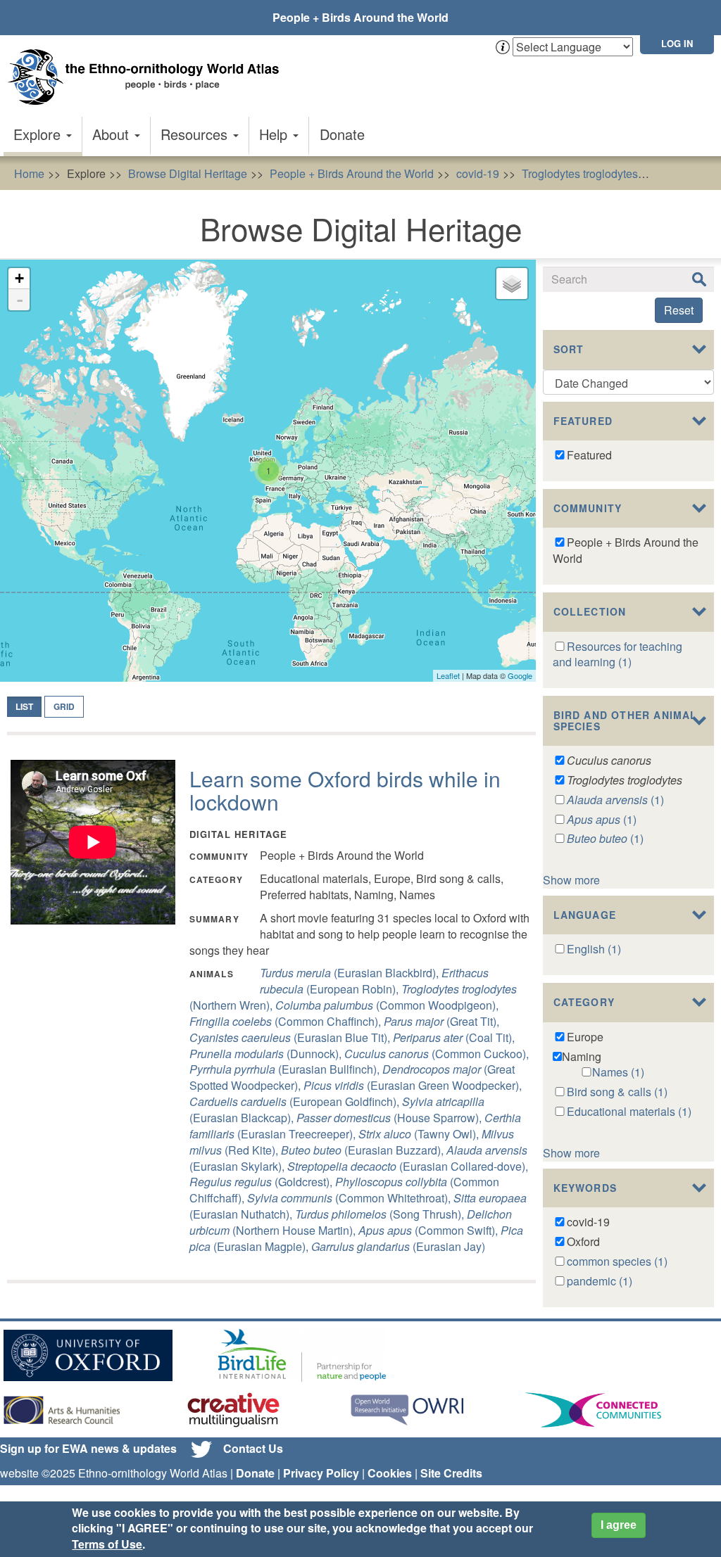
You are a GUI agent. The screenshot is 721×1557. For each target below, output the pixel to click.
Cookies (390, 1473)
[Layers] (511, 283)
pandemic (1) (599, 1281)
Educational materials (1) (629, 1111)
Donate (342, 134)
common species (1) (617, 1261)
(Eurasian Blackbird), (350, 973)
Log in (677, 43)
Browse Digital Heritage (187, 173)
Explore (39, 134)
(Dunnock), (266, 1054)
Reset (679, 310)
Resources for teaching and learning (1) (618, 654)
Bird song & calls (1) (617, 1091)
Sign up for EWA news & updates (88, 1448)
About (112, 134)
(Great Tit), (441, 1021)
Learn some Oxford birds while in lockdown (345, 790)
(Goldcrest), (262, 1182)
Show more (571, 880)
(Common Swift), (429, 1230)
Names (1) (618, 1072)
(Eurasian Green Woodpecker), (412, 1085)
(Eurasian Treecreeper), (355, 1126)
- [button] (20, 300)
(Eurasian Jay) (398, 1246)
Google (520, 675)
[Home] (148, 77)
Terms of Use (107, 1544)
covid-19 (477, 173)
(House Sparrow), (390, 1118)
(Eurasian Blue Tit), (291, 1037)
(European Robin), (374, 981)
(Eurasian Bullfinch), (285, 1069)
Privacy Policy (321, 1473)
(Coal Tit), (454, 1037)
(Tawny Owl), (420, 1134)
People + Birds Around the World (360, 17)
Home (29, 173)
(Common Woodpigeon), (387, 1005)
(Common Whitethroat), (350, 1198)
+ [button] (19, 278)
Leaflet (448, 675)
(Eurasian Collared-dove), (407, 1166)
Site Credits (451, 1473)
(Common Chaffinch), (286, 1021)
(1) (615, 800)
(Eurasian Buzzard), (363, 1150)
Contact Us (253, 1448)
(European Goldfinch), (295, 1101)
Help (275, 134)
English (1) (594, 949)
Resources (196, 134)
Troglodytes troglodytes (580, 173)
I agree (619, 1525)
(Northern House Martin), (350, 1222)
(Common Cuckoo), (436, 1054)
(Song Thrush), (381, 1214)
